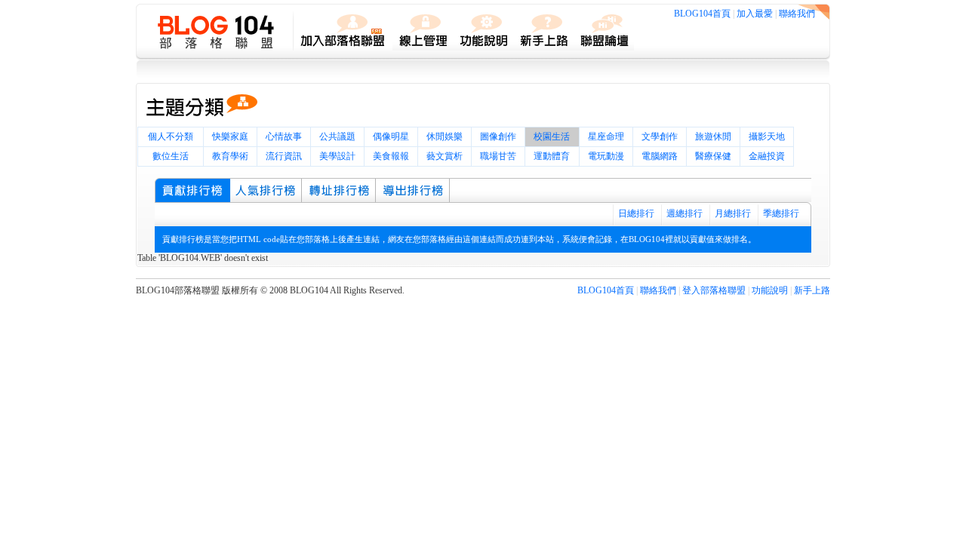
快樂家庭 (230, 136)
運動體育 (552, 156)
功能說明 (770, 290)
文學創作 (659, 136)
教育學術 (230, 156)
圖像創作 (498, 136)
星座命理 (606, 136)
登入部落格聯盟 (714, 290)
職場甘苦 (498, 156)
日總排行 (636, 213)
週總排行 (684, 213)
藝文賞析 (444, 156)
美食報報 (391, 156)
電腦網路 (659, 156)
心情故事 (284, 136)
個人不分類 (170, 136)
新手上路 (812, 290)
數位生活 (170, 156)
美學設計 (337, 156)
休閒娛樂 (444, 136)
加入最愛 (755, 13)
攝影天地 (767, 136)
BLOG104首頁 (702, 13)
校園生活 (552, 136)
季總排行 (781, 213)
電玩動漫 (606, 156)
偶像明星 (391, 136)
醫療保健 (713, 156)
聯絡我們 (797, 13)
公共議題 (337, 136)
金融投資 (767, 156)
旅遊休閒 (713, 136)
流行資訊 (284, 156)
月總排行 (733, 213)
